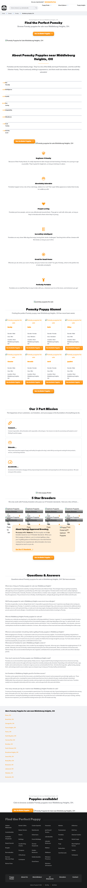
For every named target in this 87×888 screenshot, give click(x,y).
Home (3, 13)
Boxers (20, 834)
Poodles (60, 839)
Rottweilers (61, 848)
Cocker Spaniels (36, 825)
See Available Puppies (43, 34)
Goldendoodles (36, 857)
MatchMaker (37, 877)
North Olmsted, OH (10, 748)
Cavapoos (21, 850)
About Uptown (62, 5)
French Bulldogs (36, 839)
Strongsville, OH (9, 723)
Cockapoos (22, 859)
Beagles (7, 848)
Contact (75, 877)
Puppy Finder (46, 5)
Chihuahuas (22, 855)
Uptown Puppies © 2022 (36, 885)
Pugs (59, 844)
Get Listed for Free (50, 2)
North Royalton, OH (10, 736)
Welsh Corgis (75, 839)
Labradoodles (49, 836)
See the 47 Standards (23, 549)
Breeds (10, 13)
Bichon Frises (9, 863)
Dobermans (35, 834)
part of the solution (16, 472)
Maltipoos (48, 852)
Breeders (62, 877)
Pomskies (61, 834)
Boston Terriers (23, 830)
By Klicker (54, 885)
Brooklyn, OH (9, 744)
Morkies (60, 825)
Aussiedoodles (9, 832)
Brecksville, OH (9, 777)
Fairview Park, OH (10, 740)
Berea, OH (8, 715)
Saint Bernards (62, 853)
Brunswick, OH (9, 765)
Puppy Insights (81, 5)
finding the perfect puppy (14, 433)
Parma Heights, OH (10, 727)
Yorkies (74, 850)
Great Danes (35, 861)
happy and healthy (30, 450)
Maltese (47, 848)
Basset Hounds (9, 843)
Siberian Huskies (76, 834)
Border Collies (22, 825)
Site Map (47, 885)
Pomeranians (62, 830)
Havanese (48, 825)
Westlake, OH (9, 773)
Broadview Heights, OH (11, 752)
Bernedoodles (9, 852)
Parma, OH (8, 731)
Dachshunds (35, 830)
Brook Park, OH (9, 719)
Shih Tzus (74, 830)
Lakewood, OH (9, 769)
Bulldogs (21, 839)
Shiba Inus (74, 825)
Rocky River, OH (9, 760)
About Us (24, 877)
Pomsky (17, 13)
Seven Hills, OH (9, 756)
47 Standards (50, 878)
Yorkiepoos (75, 855)
